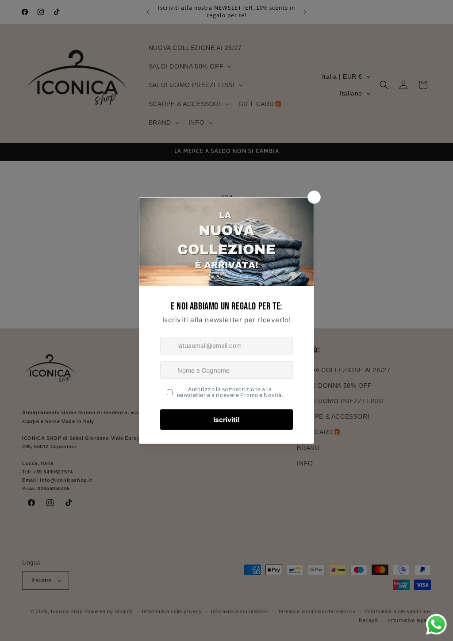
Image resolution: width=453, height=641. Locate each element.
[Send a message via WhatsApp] (436, 624)
